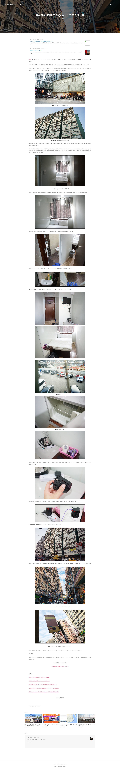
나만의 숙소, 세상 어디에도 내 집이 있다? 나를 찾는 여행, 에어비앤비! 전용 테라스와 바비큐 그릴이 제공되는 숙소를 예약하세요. (56, 43)
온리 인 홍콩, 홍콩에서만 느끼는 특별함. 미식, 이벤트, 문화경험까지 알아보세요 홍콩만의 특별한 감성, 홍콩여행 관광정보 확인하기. (56, 52)
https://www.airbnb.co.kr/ (35, 39)
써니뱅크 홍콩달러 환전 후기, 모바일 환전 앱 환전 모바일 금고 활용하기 (44, 688)
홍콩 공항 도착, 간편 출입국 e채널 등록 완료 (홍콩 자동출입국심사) (43, 684)
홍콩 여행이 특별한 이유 (35, 50)
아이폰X (30, 59)
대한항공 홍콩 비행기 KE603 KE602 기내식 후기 (39, 681)
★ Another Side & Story (11, 5)
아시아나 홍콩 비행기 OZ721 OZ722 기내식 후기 (39, 677)
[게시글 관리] (34, 706)
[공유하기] (32, 706)
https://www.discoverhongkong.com (37, 48)
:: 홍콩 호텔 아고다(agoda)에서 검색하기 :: (60, 666)
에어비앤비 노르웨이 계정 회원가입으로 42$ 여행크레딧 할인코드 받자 (44, 692)
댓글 (26, 733)
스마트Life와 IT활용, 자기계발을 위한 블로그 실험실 (36, 739)
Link (55, 764)
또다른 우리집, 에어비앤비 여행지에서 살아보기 (41, 41)
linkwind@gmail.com (61, 764)
